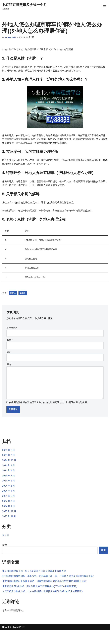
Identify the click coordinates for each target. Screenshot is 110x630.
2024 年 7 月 (8, 475)
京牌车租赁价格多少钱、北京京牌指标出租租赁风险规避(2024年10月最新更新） (43, 591)
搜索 (4, 545)
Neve (5, 627)
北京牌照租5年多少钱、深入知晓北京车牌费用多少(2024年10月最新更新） (40, 586)
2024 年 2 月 (8, 501)
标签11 (13, 293)
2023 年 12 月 (9, 511)
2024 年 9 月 (8, 465)
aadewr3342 (10, 37)
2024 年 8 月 (8, 470)
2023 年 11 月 (9, 516)
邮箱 (9, 340)
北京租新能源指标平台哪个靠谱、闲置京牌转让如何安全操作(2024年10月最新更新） (45, 581)
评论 (9, 364)
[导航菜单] (104, 6)
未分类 (5, 535)
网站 (8, 352)
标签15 (22, 293)
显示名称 (11, 328)
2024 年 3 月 (8, 496)
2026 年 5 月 (8, 450)
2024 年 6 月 (8, 480)
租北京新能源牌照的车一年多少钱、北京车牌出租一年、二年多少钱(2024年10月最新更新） (48, 576)
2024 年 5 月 (8, 486)
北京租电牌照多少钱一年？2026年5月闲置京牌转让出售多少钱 (34, 571)
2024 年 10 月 (9, 460)
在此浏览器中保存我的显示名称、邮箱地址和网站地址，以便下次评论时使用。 (49, 402)
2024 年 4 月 (8, 491)
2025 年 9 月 (8, 455)
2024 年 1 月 (8, 506)
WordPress (19, 627)
